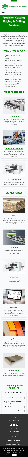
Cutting (14, 216)
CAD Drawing (14, 307)
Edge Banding (14, 339)
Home (11, 29)
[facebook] (12, 0)
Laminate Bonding (14, 370)
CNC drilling (11, 43)
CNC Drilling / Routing (14, 179)
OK (14, 455)
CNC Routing (14, 247)
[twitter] (14, 0)
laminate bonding (21, 43)
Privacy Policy (10, 452)
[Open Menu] (3, 13)
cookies (9, 448)
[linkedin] (16, 0)
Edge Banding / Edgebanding (14, 148)
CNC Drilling (14, 277)
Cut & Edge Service (14, 116)
